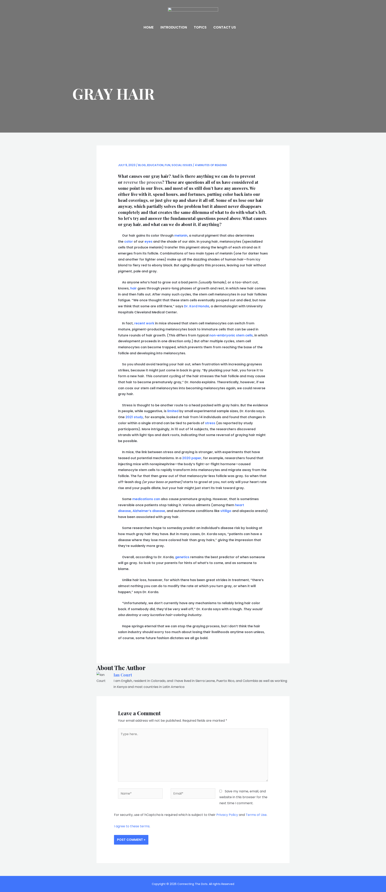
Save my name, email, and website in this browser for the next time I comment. (243, 797)
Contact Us (224, 27)
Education (155, 165)
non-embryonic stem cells (231, 335)
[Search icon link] (244, 27)
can (157, 499)
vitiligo (225, 511)
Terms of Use (256, 814)
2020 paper (191, 458)
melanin (180, 235)
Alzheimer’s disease (148, 511)
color (128, 241)
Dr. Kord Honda (196, 306)
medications (142, 499)
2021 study (134, 417)
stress (210, 423)
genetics (182, 557)
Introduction (173, 27)
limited (173, 411)
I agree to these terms (132, 826)
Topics (200, 27)
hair (133, 288)
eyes (148, 241)
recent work (144, 323)
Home (149, 27)
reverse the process (142, 182)
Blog (142, 165)
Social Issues (181, 165)
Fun (167, 165)
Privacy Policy (227, 814)
